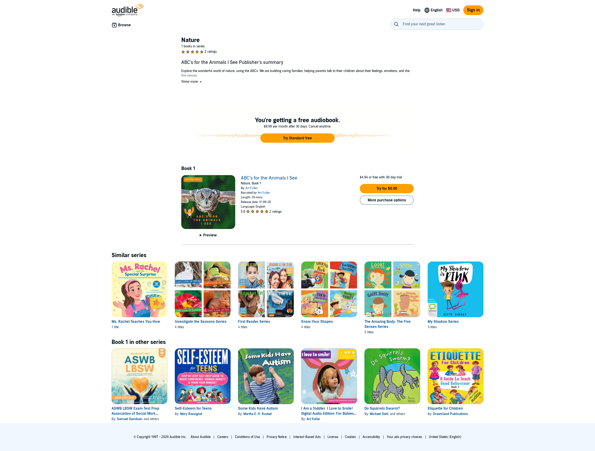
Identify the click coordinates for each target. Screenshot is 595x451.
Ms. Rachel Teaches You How (136, 321)
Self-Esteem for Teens (193, 408)
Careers (222, 437)
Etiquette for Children (445, 408)
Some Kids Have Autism (258, 408)
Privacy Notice (277, 437)
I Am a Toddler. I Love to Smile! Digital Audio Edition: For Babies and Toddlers (327, 413)
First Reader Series (254, 321)
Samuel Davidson (129, 419)
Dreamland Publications (450, 414)
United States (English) (445, 437)
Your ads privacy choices (404, 437)
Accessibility (371, 437)
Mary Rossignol (191, 414)
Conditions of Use (247, 437)
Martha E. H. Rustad (257, 414)
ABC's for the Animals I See (269, 178)
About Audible (201, 437)
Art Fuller (251, 188)
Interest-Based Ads (307, 437)
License (332, 437)
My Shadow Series (443, 321)
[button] (191, 82)
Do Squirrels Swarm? (382, 408)
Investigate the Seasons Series (200, 321)
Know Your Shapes (317, 321)
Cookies (350, 437)
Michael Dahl (379, 414)
